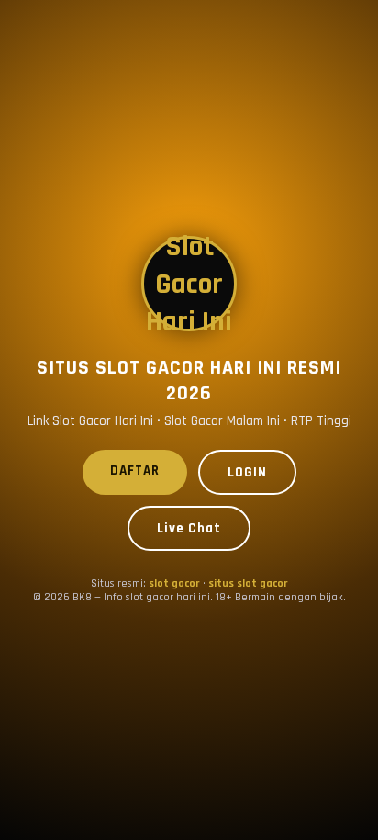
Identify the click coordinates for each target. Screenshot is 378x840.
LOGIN (247, 472)
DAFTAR (135, 470)
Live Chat (189, 528)
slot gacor (174, 583)
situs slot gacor (248, 583)
